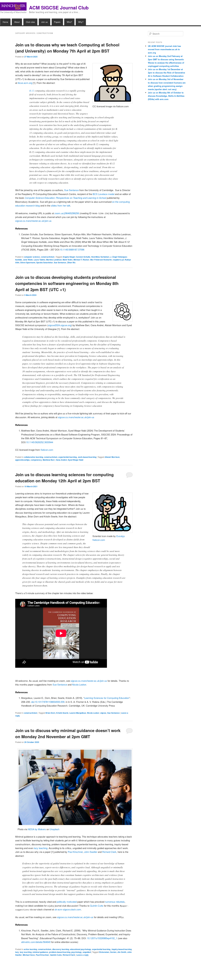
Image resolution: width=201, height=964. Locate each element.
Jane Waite (28, 259)
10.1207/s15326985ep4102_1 (102, 938)
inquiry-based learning (122, 949)
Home (5, 21)
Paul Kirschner (75, 851)
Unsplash (54, 829)
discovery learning (60, 949)
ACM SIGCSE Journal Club (59, 7)
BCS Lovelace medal (103, 194)
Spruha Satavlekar (44, 262)
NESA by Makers (37, 829)
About (17, 21)
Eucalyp (120, 536)
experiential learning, (67, 457)
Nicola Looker (79, 684)
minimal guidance (40, 952)
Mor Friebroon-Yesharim (101, 259)
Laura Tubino (39, 259)
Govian (113, 952)
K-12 (31, 90)
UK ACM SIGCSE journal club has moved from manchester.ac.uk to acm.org (164, 49)
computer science (32, 256)
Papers (57, 21)
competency (36, 459)
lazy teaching (40, 848)
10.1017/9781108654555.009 (49, 701)
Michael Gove (29, 954)
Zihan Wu (71, 262)
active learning (30, 949)
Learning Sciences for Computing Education (106, 697)
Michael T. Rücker (81, 259)
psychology (76, 952)
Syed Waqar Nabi (75, 459)
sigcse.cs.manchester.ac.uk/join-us (33, 220)
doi (32, 701)
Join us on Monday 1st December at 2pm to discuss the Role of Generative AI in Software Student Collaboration (166, 72)
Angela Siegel (69, 256)
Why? (80, 21)
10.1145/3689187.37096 (72, 249)
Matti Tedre (68, 259)
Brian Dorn (50, 712)
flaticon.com (47, 449)
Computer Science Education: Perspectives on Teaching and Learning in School (65, 197)
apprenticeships (22, 459)
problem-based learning (59, 952)
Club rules (30, 21)
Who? (69, 21)
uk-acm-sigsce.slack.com (67, 909)
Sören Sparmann (27, 262)
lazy (17, 952)
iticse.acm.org (25, 82)
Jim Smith (121, 952)
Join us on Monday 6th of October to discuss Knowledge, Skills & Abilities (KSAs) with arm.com (166, 96)
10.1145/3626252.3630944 (39, 442)
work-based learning (87, 457)
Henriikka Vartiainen (100, 256)
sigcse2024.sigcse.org (59, 325)
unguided (87, 952)
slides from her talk (60, 205)
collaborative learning (33, 457)
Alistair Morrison (112, 457)
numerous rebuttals (115, 901)
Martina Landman (54, 259)
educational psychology (80, 949)
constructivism (47, 256)
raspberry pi (118, 259)
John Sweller (90, 851)
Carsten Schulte (83, 256)
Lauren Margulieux (77, 712)
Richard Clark (109, 851)
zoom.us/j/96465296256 (66, 213)
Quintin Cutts (96, 905)
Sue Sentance (71, 190)
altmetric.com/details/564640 (36, 942)
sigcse (103, 712)
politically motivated (67, 901)
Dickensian (104, 952)
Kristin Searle (62, 712)
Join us (44, 21)
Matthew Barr (49, 459)
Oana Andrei (61, 459)
